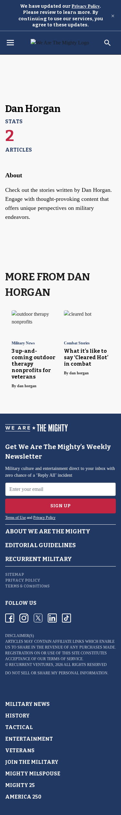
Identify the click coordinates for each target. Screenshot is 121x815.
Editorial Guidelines (40, 545)
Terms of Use (15, 517)
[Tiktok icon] (66, 618)
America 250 (23, 797)
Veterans (20, 750)
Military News (23, 343)
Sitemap (14, 574)
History (17, 716)
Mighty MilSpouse (32, 774)
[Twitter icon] (38, 618)
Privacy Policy (86, 6)
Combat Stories (77, 343)
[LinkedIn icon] (52, 618)
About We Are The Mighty (47, 531)
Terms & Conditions (27, 586)
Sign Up (60, 506)
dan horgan (26, 386)
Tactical (19, 727)
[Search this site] (107, 43)
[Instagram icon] (23, 618)
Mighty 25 (20, 785)
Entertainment (29, 739)
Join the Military (31, 762)
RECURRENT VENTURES (31, 664)
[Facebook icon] (9, 618)
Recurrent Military (38, 559)
